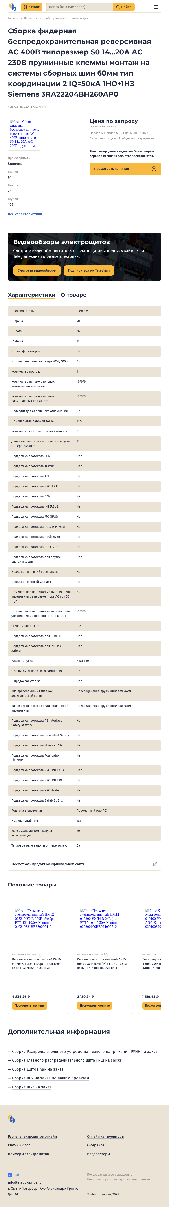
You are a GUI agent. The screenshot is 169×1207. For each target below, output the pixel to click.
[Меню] (156, 7)
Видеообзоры (98, 1154)
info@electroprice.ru (25, 1182)
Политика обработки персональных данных (118, 1179)
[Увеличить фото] (24, 134)
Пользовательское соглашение (109, 1174)
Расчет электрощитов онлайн (32, 1136)
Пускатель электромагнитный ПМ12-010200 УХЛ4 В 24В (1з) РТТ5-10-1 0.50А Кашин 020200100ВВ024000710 (102, 964)
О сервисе (95, 1145)
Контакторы (80, 18)
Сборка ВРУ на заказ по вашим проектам (50, 1078)
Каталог (34, 7)
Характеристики (31, 295)
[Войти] (143, 7)
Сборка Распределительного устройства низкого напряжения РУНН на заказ (85, 1051)
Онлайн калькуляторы (105, 1136)
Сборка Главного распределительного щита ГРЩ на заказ (66, 1060)
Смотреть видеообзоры (37, 270)
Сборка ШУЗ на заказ (31, 1087)
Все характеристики (25, 214)
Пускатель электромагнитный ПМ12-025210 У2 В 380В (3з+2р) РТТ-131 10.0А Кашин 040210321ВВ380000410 (36, 964)
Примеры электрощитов (28, 1154)
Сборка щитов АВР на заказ (38, 1069)
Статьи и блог (19, 1145)
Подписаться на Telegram (89, 270)
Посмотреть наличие (111, 169)
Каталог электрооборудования (45, 18)
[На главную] (12, 7)
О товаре (73, 295)
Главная (13, 18)
